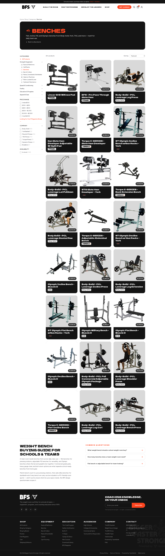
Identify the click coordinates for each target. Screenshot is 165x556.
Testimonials (109, 537)
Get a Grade (124, 7)
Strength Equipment (31, 62)
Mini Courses (66, 539)
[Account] (142, 7)
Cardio (43, 537)
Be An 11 (64, 531)
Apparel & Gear (31, 95)
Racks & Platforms (28, 64)
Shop (107, 7)
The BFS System (110, 525)
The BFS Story (109, 531)
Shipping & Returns (26, 542)
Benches (26, 69)
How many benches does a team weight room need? (107, 457)
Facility (31, 88)
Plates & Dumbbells (47, 534)
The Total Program (68, 525)
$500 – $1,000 (26, 111)
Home (22, 19)
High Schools (88, 525)
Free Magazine (24, 537)
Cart (21, 539)
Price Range (31, 99)
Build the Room (50, 7)
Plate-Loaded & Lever (29, 79)
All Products (26, 59)
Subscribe (138, 505)
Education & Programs (31, 91)
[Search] (134, 7)
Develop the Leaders (91, 7)
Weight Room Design (111, 528)
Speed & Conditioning (31, 85)
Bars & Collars (27, 72)
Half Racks (26, 67)
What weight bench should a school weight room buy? (107, 450)
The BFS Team (109, 534)
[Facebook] (21, 509)
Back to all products (34, 42)
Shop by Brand (24, 531)
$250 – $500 (26, 108)
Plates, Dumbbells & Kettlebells (32, 74)
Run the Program (69, 7)
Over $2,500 (26, 116)
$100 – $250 (26, 105)
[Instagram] (26, 509)
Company (31, 126)
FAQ (106, 542)
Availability (31, 149)
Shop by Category (25, 528)
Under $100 (25, 102)
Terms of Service (115, 553)
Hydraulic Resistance (29, 82)
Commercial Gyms (89, 531)
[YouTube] (35, 509)
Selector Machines (29, 77)
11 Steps (64, 534)
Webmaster (141, 553)
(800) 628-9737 (131, 525)
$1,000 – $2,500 (27, 113)
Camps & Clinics (67, 537)
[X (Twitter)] (30, 509)
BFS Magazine (66, 545)
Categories (32, 19)
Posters (22, 534)
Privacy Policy (104, 553)
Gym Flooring (45, 539)
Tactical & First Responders (92, 534)
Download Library (67, 542)
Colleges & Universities (90, 528)
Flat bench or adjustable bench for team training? (105, 463)
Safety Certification (68, 528)
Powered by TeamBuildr (112, 539)
